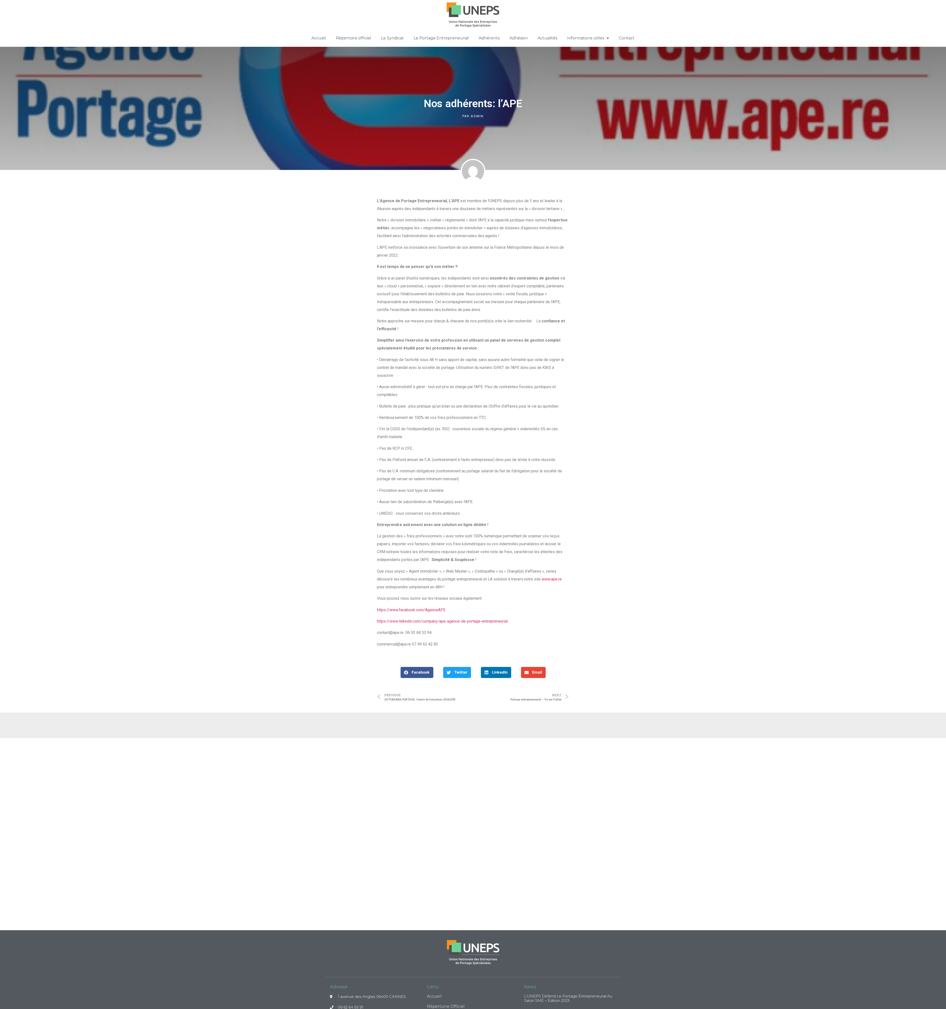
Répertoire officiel (353, 38)
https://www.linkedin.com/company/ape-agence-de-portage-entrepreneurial (442, 621)
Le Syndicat (392, 38)
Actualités (547, 38)
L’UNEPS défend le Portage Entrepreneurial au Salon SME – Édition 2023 (568, 998)
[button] (417, 672)
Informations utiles (585, 38)
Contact (627, 38)
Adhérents (489, 38)
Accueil (318, 38)
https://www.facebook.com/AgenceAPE (411, 610)
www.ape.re (552, 579)
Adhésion (518, 38)
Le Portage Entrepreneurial (441, 38)
